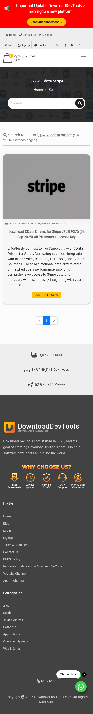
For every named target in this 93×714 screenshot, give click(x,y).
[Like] (51, 181)
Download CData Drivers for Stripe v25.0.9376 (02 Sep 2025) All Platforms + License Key (46, 234)
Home (12, 34)
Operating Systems (16, 641)
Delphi (7, 613)
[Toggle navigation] (84, 58)
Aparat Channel (13, 581)
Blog (6, 523)
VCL (64, 223)
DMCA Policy (11, 559)
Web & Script (14, 223)
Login (10, 45)
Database (9, 627)
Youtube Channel (14, 573)
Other (37, 223)
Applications (11, 634)
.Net (6, 605)
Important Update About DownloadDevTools (33, 566)
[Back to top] (81, 702)
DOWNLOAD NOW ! (46, 295)
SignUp (25, 45)
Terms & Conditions (16, 545)
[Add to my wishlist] (41, 181)
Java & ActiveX (28, 223)
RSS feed (46, 34)
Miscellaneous (54, 223)
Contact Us (29, 34)
